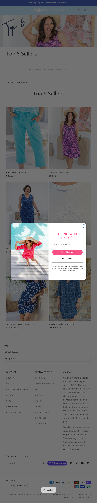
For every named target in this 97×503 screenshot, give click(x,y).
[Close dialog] (83, 225)
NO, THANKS (67, 258)
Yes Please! (67, 252)
